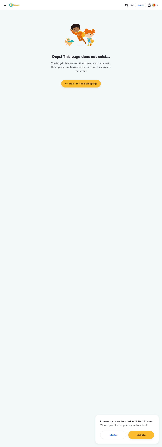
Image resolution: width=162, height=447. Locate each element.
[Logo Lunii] (14, 5)
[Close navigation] (5, 5)
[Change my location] (155, 5)
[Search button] (126, 5)
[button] (132, 5)
